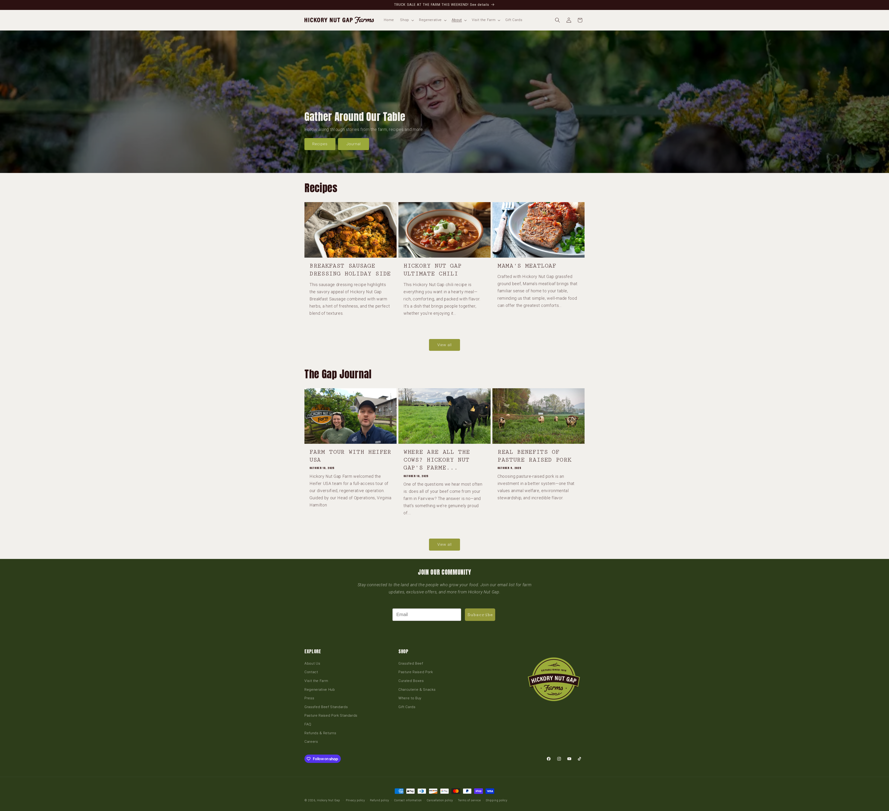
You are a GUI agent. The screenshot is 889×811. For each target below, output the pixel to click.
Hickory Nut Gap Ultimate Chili (433, 269)
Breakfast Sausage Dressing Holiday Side (350, 269)
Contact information (408, 800)
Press (309, 698)
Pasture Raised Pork (415, 672)
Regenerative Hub (319, 690)
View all (444, 345)
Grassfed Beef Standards (326, 707)
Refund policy (379, 800)
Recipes (320, 144)
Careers (311, 742)
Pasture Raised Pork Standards (330, 715)
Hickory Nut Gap (328, 800)
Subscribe (480, 614)
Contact (311, 672)
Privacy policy (355, 800)
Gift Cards (407, 707)
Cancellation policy (440, 800)
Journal (353, 144)
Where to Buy (409, 698)
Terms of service (469, 800)
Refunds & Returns (320, 733)
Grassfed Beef (410, 663)
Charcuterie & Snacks (416, 690)
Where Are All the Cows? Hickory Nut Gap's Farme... (437, 460)
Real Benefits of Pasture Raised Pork (535, 456)
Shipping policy (496, 800)
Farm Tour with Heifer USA (350, 456)
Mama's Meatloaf (527, 265)
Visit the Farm (316, 681)
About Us (312, 663)
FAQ (307, 724)
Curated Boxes (411, 681)
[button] (406, 20)
